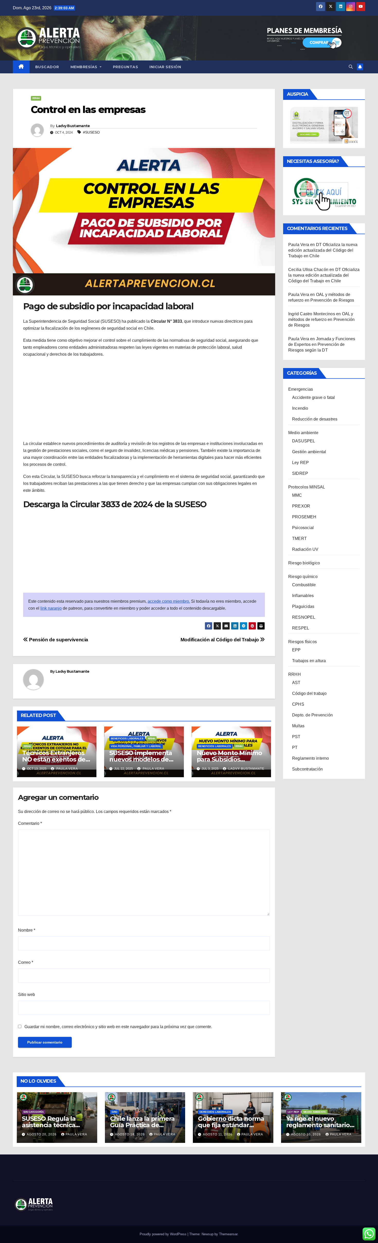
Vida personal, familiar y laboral (136, 746)
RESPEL (300, 628)
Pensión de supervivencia (58, 639)
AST (296, 682)
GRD (114, 1111)
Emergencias (300, 389)
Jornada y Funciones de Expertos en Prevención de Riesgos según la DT (321, 344)
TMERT (299, 538)
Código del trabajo (309, 693)
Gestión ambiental (309, 452)
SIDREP (300, 473)
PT (295, 747)
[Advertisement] (144, 399)
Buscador (47, 67)
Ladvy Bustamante (73, 126)
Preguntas (125, 67)
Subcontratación (307, 769)
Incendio (300, 408)
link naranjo (51, 608)
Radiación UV (305, 549)
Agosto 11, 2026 (218, 1134)
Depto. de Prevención (312, 715)
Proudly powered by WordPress (163, 1234)
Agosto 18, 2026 (130, 1134)
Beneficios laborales (127, 738)
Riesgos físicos (302, 642)
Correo (25, 962)
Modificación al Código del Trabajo (220, 639)
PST (296, 736)
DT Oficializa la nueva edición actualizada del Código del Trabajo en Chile (322, 250)
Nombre (26, 930)
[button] (351, 67)
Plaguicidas (303, 606)
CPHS (298, 704)
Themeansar (228, 1234)
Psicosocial (303, 528)
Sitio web (26, 994)
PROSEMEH (304, 517)
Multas (298, 726)
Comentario (30, 823)
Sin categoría (33, 1111)
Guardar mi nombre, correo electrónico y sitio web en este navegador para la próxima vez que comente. (118, 1027)
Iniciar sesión (165, 67)
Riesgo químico (303, 576)
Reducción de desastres (314, 419)
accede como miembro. (169, 601)
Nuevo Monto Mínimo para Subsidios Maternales (229, 759)
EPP (296, 650)
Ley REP (300, 462)
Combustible (304, 585)
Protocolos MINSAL (306, 487)
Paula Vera (66, 769)
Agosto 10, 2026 (306, 1134)
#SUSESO (91, 132)
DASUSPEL (303, 441)
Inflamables (303, 595)
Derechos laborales (215, 1111)
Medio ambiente (303, 433)
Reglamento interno (310, 758)
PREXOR (301, 506)
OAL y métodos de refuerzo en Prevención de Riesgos (321, 319)
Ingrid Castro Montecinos (311, 314)
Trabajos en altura (309, 661)
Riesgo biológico (304, 563)
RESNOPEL (304, 617)
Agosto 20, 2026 (42, 1134)
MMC (297, 495)
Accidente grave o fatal (313, 397)
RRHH (36, 98)
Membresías (84, 67)
